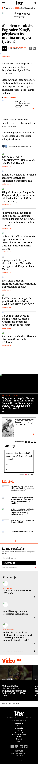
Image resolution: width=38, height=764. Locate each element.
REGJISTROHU (9, 563)
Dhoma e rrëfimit (19, 735)
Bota (19, 737)
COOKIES (19, 756)
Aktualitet (19, 724)
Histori (19, 739)
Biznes (19, 730)
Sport (19, 741)
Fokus (19, 726)
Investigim (19, 728)
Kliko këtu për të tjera (25, 434)
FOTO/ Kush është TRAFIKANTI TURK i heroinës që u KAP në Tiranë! (22, 104)
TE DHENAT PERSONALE (19, 753)
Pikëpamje (19, 732)
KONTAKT (19, 751)
